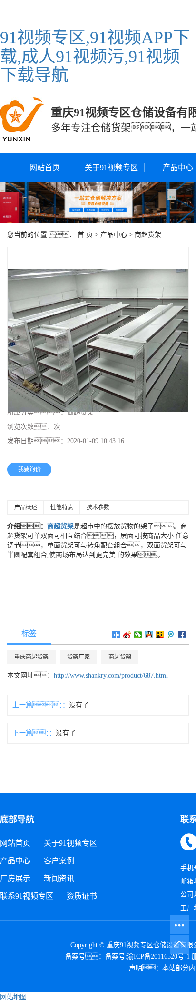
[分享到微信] (138, 634)
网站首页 (44, 167)
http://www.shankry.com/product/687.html (111, 675)
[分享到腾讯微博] (171, 634)
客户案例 (59, 861)
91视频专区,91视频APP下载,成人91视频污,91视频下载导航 (95, 56)
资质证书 (82, 896)
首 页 (85, 234)
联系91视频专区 (26, 896)
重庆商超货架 (31, 657)
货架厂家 (78, 657)
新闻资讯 (59, 878)
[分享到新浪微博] (127, 634)
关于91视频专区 (111, 167)
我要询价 (29, 469)
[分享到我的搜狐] (160, 634)
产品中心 (113, 234)
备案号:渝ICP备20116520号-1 (147, 956)
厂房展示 (15, 878)
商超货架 (148, 234)
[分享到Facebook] (182, 634)
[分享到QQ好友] (149, 634)
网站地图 (13, 997)
